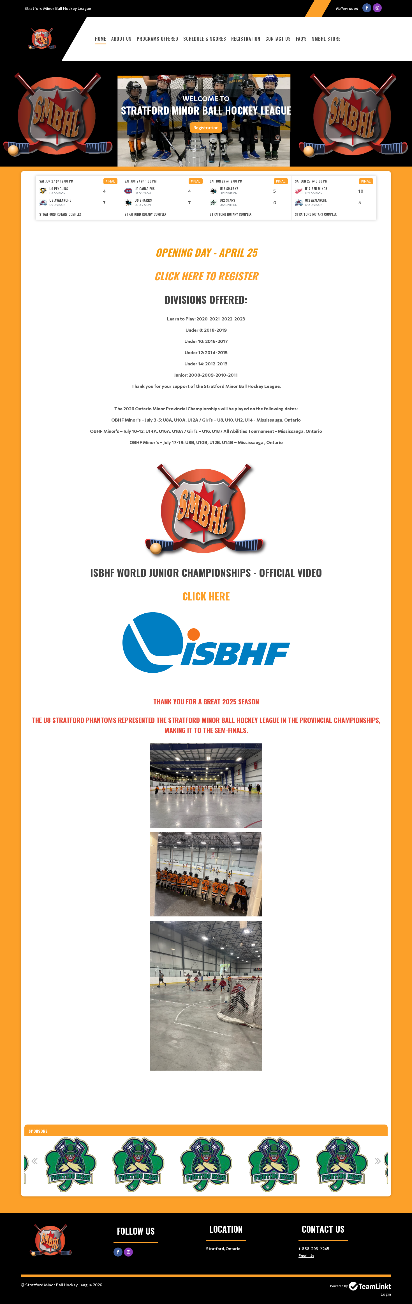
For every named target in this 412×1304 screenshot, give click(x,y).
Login (386, 1294)
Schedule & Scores (204, 38)
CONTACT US (278, 38)
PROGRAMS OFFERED (157, 38)
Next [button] (378, 1161)
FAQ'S (301, 38)
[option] (78, 198)
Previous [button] (34, 1161)
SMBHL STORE (326, 38)
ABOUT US (121, 38)
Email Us (306, 1255)
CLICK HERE (206, 595)
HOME (100, 38)
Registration (245, 38)
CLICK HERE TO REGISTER (206, 275)
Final (110, 181)
